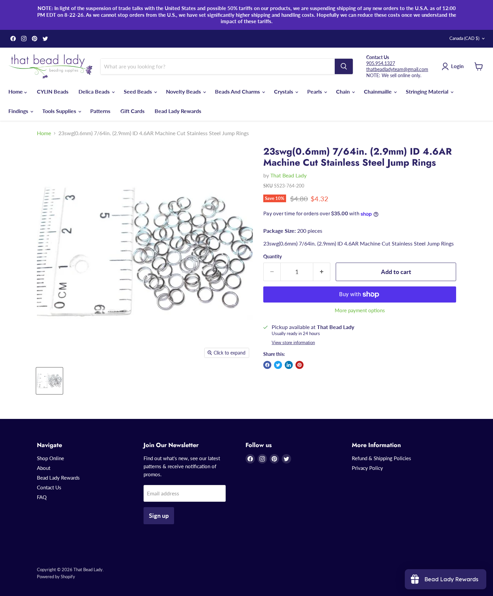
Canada (464, 38)
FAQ (42, 497)
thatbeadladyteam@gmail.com (397, 69)
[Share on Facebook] (267, 365)
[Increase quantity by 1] (321, 272)
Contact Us (49, 487)
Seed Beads (138, 91)
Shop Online (50, 458)
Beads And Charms (238, 91)
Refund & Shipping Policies (381, 458)
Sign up (159, 515)
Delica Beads (94, 91)
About (43, 468)
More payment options (360, 310)
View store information (293, 342)
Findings (19, 111)
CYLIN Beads (52, 91)
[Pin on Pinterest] (299, 365)
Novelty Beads (184, 91)
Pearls (315, 91)
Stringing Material (428, 91)
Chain (343, 91)
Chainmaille (378, 91)
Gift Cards (132, 111)
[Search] (344, 66)
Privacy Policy (367, 468)
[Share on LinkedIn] (289, 365)
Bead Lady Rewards (178, 111)
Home (16, 91)
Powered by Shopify (56, 576)
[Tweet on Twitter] (278, 365)
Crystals (284, 91)
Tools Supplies (59, 111)
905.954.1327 (380, 63)
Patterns (100, 111)
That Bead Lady (288, 175)
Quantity (272, 256)
